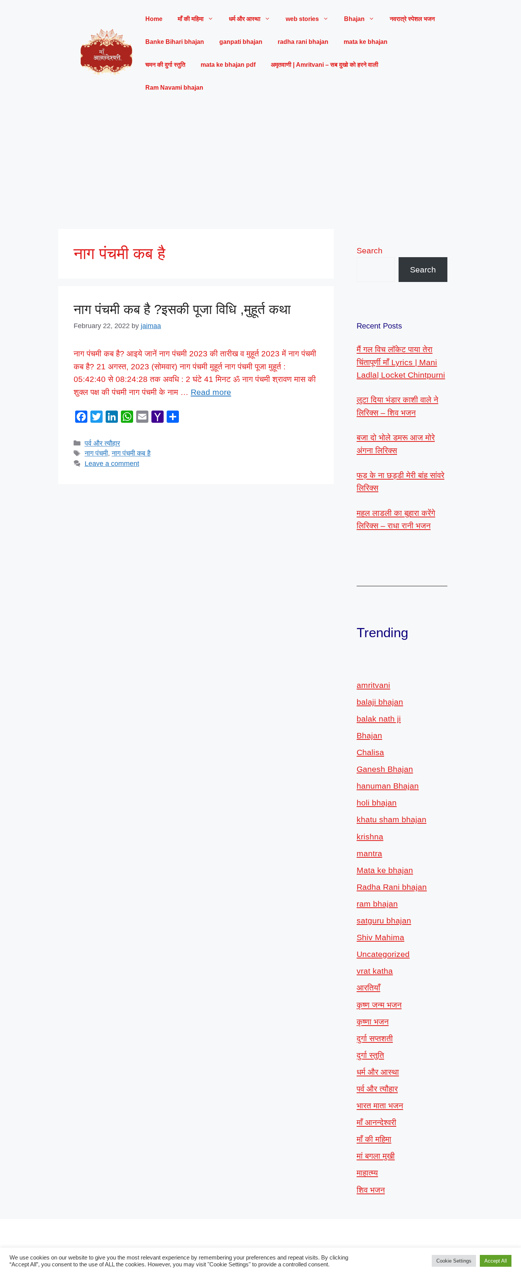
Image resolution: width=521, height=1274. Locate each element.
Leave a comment (112, 463)
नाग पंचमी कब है (131, 453)
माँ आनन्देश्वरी (376, 1122)
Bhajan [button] (354, 19)
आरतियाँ (368, 987)
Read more (211, 392)
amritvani (373, 685)
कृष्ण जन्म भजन (379, 1004)
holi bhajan (377, 802)
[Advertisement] (260, 164)
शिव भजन (371, 1189)
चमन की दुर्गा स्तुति (165, 64)
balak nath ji (379, 718)
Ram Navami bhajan (174, 87)
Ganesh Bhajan (385, 769)
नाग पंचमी (96, 453)
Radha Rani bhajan (392, 887)
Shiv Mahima (380, 937)
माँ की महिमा (374, 1139)
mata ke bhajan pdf (228, 64)
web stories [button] (302, 19)
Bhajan (369, 735)
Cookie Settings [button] (453, 1261)
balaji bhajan (380, 701)
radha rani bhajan (303, 42)
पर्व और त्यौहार (102, 443)
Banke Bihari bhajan (174, 42)
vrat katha (375, 970)
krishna (370, 836)
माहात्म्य (367, 1172)
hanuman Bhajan (388, 785)
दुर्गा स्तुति (370, 1055)
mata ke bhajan (366, 42)
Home (153, 19)
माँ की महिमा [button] (191, 19)
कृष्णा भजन (373, 1021)
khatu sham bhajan (391, 819)
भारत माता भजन (380, 1105)
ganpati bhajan (240, 42)
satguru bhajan (384, 920)
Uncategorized (383, 954)
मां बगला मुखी (376, 1156)
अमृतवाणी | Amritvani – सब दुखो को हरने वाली (324, 64)
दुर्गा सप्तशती (375, 1038)
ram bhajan (377, 903)
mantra (369, 853)
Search (370, 250)
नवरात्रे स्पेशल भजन (412, 19)
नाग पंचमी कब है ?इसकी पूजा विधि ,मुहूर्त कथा (182, 309)
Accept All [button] (495, 1261)
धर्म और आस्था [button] (244, 19)
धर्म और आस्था (378, 1072)
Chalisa (370, 752)
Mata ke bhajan (385, 870)
